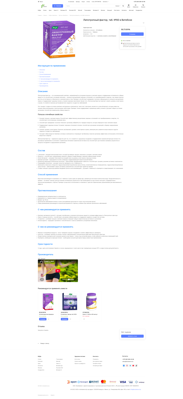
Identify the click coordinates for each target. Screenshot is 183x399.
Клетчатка (77, 359)
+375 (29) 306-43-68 (139, 1)
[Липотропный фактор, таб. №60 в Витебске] (59, 39)
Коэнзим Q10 (59, 367)
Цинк (39, 363)
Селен (39, 359)
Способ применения (45, 74)
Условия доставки (97, 365)
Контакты (95, 356)
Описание (42, 69)
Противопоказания (44, 76)
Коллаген (40, 365)
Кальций (40, 361)
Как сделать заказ (97, 361)
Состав (41, 72)
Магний (58, 361)
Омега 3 (58, 363)
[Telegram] (130, 365)
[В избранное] (143, 22)
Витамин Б (59, 370)
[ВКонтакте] (123, 365)
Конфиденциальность (43, 395)
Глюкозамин (59, 359)
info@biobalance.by (135, 389)
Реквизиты (95, 359)
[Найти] (123, 6)
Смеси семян (78, 361)
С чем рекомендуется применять (48, 79)
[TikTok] (136, 365)
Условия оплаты (97, 363)
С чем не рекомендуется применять (49, 81)
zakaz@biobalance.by (127, 361)
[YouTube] (133, 365)
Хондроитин (41, 370)
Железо (40, 367)
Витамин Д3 (59, 365)
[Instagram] (127, 365)
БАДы (39, 356)
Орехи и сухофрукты (80, 363)
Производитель (43, 86)
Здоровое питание (80, 356)
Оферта (52, 395)
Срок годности (43, 83)
